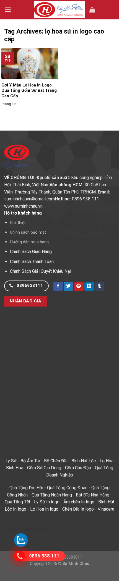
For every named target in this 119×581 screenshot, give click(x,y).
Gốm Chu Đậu (78, 467)
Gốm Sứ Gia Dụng (44, 467)
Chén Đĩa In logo (78, 509)
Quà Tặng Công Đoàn (67, 487)
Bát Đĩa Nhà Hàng (92, 495)
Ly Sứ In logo (47, 501)
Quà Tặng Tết (17, 501)
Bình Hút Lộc (83, 460)
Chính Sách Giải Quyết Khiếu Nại (40, 271)
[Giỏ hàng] (92, 10)
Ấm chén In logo (78, 501)
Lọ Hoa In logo (44, 509)
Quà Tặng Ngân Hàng (52, 495)
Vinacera (106, 509)
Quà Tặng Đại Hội (26, 487)
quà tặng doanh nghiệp (25, 529)
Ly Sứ (11, 460)
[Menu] (8, 9)
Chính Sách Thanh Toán (32, 261)
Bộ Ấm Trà (30, 460)
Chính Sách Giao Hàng (31, 251)
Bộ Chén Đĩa (56, 460)
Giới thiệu (18, 222)
